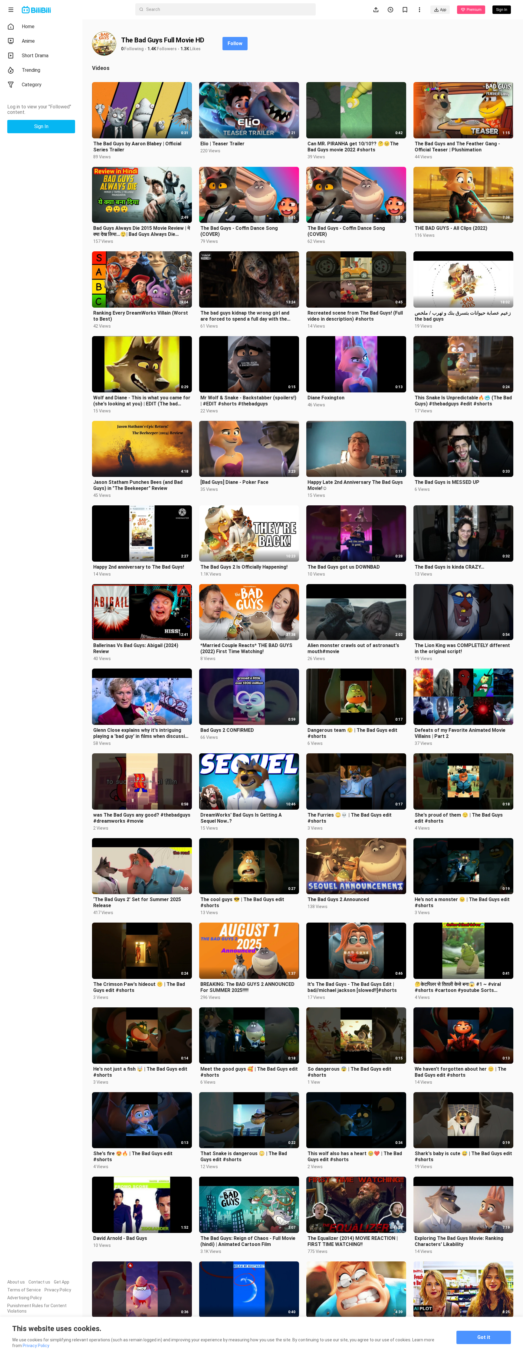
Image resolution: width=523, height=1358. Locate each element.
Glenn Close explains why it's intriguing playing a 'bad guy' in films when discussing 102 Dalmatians (142, 733)
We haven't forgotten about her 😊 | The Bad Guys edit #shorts (460, 1072)
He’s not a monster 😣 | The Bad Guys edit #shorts (462, 902)
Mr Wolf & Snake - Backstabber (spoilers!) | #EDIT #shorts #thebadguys (248, 401)
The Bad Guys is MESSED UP (447, 482)
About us (16, 1282)
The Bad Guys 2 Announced (338, 899)
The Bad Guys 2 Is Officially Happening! (244, 567)
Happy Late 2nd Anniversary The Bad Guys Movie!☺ (355, 485)
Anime (28, 41)
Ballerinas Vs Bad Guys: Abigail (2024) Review (135, 648)
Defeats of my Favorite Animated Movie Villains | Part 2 (460, 733)
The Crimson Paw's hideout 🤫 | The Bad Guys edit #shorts (139, 987)
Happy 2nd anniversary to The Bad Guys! (138, 567)
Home (28, 26)
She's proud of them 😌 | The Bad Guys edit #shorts (459, 818)
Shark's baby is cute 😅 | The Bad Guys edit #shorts (463, 1156)
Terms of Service (24, 1289)
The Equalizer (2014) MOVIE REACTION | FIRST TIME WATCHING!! (353, 1241)
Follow (235, 43)
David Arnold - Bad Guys (120, 1238)
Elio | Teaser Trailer (222, 144)
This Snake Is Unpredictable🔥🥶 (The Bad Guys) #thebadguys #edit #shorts (463, 401)
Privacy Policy (57, 1289)
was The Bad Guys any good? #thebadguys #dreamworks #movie (141, 818)
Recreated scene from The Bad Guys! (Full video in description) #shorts (355, 316)
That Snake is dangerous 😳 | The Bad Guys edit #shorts (243, 1156)
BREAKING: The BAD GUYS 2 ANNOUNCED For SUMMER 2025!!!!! (247, 987)
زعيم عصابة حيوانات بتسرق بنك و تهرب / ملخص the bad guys (463, 316)
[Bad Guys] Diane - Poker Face (234, 482)
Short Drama (35, 55)
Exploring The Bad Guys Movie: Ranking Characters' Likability (459, 1241)
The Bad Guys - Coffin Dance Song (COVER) (239, 231)
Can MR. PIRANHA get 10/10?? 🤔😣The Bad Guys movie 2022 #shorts (353, 147)
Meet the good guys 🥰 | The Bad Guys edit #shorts (249, 1072)
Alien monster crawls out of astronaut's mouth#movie (353, 648)
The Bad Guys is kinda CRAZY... (449, 567)
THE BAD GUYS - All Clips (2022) (451, 228)
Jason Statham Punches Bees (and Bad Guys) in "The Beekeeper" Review (138, 485)
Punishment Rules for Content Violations (37, 1308)
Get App (61, 1282)
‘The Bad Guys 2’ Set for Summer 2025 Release (137, 902)
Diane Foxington (326, 398)
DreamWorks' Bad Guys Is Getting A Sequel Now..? (241, 818)
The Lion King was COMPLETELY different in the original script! (462, 648)
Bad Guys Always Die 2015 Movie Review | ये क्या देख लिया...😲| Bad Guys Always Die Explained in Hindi (141, 231)
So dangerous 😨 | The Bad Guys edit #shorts (349, 1072)
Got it (483, 1337)
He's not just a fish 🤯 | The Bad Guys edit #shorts (140, 1072)
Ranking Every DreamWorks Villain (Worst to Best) (140, 316)
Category (31, 85)
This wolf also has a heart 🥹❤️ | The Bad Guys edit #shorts (355, 1156)
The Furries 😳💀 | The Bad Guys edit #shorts (350, 818)
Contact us (39, 1282)
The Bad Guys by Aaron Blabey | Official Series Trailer (137, 147)
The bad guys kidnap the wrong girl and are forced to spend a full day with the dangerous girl (244, 316)
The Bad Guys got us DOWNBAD (344, 567)
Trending (31, 70)
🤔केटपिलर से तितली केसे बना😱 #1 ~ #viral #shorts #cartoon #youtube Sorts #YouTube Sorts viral (458, 987)
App (443, 10)
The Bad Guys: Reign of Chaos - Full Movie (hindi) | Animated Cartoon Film (247, 1241)
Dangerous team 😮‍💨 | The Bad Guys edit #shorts (352, 733)
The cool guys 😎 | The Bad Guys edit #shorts (242, 902)
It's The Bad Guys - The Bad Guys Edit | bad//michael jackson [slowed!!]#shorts (352, 987)
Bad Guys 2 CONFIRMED (227, 730)
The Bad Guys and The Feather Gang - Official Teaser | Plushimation (457, 147)
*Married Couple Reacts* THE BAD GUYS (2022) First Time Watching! (246, 648)
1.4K (151, 48)
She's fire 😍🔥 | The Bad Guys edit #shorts (133, 1156)
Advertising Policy (24, 1297)
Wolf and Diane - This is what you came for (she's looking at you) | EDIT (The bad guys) (141, 401)
